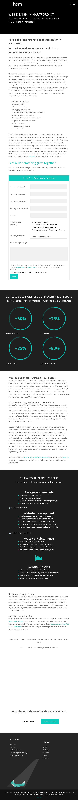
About (45, 747)
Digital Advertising (16, 755)
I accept (39, 797)
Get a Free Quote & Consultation (39, 178)
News (45, 755)
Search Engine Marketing (18, 753)
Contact (45, 758)
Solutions (13, 744)
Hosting (13, 747)
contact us (65, 457)
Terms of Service (32, 267)
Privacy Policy (20, 267)
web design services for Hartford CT (37, 457)
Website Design (15, 750)
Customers (46, 750)
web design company (16, 621)
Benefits (46, 753)
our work (32, 157)
